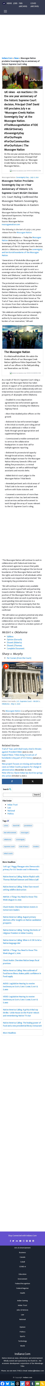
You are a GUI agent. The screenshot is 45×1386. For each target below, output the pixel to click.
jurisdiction (28, 825)
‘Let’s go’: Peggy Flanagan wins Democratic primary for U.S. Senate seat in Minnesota (21, 868)
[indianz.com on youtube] (20, 1241)
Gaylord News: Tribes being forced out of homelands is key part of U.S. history (19, 756)
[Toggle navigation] (5, 11)
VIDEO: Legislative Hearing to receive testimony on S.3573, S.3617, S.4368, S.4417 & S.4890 (20, 999)
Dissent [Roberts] (14, 642)
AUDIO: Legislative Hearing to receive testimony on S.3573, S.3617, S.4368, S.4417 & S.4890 (20, 986)
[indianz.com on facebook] (10, 1241)
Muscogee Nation (24, 232)
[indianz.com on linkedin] (33, 1241)
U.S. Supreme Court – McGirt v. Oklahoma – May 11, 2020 (21, 703)
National (11, 810)
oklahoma (7, 839)
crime (6, 825)
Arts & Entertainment (22, 1247)
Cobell (22, 1261)
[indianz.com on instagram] (24, 1241)
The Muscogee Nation (17, 352)
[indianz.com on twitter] (13, 1241)
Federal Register (22, 1288)
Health (22, 1293)
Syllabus (10, 636)
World (22, 1345)
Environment (22, 1278)
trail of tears (24, 846)
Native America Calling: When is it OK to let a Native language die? (22, 942)
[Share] (12, 781)
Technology (22, 1341)
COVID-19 (22, 1266)
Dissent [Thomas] (14, 645)
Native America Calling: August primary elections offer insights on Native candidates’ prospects (22, 920)
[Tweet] (32, 781)
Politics (11, 813)
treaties (36, 846)
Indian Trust (13, 805)
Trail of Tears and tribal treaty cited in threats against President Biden (21, 750)
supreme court (9, 846)
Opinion (22, 1327)
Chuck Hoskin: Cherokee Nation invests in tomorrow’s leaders (20, 908)
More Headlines (9, 1033)
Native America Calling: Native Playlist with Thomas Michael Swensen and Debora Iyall (21, 878)
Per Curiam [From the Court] (19, 658)
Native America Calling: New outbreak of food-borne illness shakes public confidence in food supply (22, 973)
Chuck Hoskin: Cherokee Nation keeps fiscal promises (21, 962)
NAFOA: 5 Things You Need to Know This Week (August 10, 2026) (20, 898)
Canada (22, 1257)
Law (9, 807)
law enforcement (10, 832)
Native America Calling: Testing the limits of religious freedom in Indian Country (21, 931)
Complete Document (15, 648)
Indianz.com (27, 1377)
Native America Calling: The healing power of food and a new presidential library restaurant (22, 1024)
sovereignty (20, 839)
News (9, 3)
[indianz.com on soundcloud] (17, 1241)
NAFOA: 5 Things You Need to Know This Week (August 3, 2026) (20, 952)
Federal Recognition (22, 1283)
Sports (22, 1336)
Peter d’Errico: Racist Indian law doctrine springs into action (22, 774)
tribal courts (8, 853)
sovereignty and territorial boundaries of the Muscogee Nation (22, 252)
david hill (16, 825)
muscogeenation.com (11, 224)
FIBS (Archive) (23, 5)
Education (22, 1274)
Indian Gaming (22, 1300)
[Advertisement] (22, 33)
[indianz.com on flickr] (30, 1241)
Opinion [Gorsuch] (14, 639)
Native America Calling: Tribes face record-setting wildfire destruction (21, 888)
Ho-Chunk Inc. (33, 1360)
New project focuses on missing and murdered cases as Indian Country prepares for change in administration (21, 767)
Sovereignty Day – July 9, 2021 (27, 177)
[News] (4, 3)
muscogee (24, 832)
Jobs (15, 3)
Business (22, 1252)
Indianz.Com (7, 58)
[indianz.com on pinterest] (27, 1241)
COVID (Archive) (34, 5)
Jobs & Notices (22, 1310)
